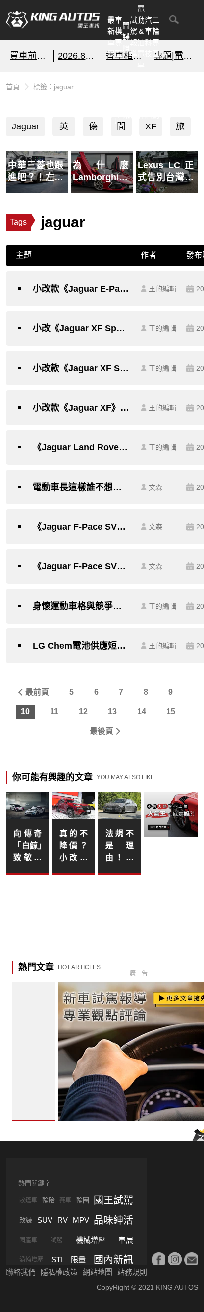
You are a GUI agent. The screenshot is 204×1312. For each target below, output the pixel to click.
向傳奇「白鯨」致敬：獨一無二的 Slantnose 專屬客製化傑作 (27, 846)
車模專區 (118, 37)
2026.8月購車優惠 (78, 56)
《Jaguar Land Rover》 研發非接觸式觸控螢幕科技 (82, 447)
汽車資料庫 (118, 98)
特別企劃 (155, 98)
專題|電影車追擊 (174, 56)
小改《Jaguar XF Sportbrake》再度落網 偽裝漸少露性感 (82, 328)
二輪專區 (155, 37)
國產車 (28, 1240)
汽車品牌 (141, 98)
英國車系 (63, 129)
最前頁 (37, 692)
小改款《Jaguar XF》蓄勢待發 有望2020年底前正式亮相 (82, 408)
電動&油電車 (141, 36)
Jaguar (25, 126)
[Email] (191, 1259)
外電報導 (133, 98)
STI (57, 1259)
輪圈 (82, 1200)
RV (62, 1220)
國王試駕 (113, 1200)
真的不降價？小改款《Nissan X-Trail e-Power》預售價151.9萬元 (73, 846)
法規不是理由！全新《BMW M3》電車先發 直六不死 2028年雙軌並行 (119, 846)
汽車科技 (148, 37)
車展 (125, 1240)
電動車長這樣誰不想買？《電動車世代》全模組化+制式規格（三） (82, 487)
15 (170, 711)
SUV (44, 1220)
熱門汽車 (111, 98)
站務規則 (132, 1272)
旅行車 (180, 129)
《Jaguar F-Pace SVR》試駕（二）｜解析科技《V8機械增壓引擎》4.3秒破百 (82, 527)
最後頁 (101, 731)
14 (141, 711)
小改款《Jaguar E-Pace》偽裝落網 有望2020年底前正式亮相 (82, 289)
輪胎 (48, 1200)
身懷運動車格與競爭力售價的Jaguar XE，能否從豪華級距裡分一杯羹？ (82, 606)
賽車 (65, 1200)
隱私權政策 (59, 1272)
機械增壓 (90, 1240)
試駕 (56, 1240)
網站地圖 (97, 1272)
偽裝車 (93, 129)
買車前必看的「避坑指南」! (30, 56)
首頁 (13, 87)
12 (83, 711)
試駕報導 (133, 37)
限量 (78, 1259)
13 (112, 711)
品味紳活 (148, 98)
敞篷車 (28, 1200)
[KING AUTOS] (53, 20)
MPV (81, 1220)
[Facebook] (158, 1259)
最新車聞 (111, 37)
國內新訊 (126, 98)
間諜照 (126, 36)
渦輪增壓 (31, 1259)
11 (54, 711)
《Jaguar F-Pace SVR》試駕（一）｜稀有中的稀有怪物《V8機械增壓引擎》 (82, 566)
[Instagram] (175, 1259)
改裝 (25, 1220)
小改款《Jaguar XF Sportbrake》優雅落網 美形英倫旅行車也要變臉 (82, 368)
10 (25, 711)
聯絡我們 (21, 1272)
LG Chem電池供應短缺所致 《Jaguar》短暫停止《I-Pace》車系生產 (82, 646)
